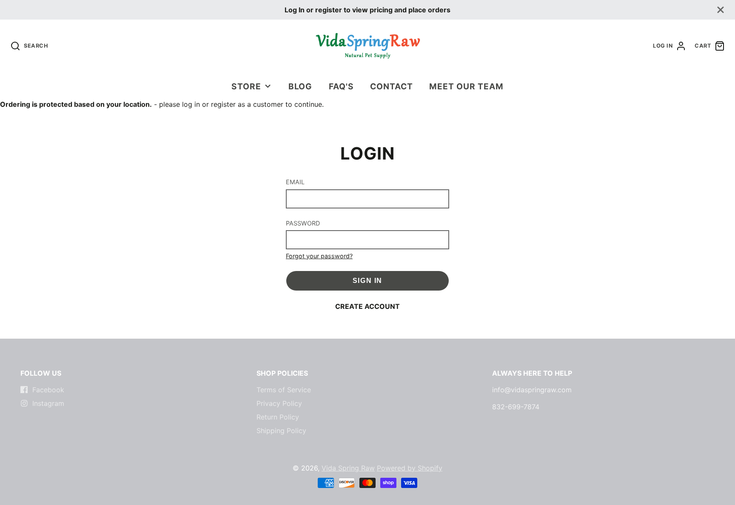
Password (303, 223)
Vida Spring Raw (348, 468)
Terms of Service (283, 389)
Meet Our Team (466, 86)
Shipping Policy (281, 430)
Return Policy (277, 417)
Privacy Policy (279, 403)
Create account (367, 306)
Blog (300, 86)
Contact (391, 86)
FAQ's (341, 86)
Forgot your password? (319, 256)
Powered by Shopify (409, 468)
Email (295, 181)
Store (246, 86)
